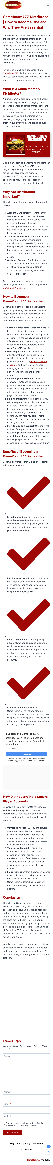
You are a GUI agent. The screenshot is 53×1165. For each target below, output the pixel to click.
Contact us (26, 1149)
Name (8, 1092)
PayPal (33, 361)
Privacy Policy (23, 1143)
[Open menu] (47, 5)
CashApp (42, 361)
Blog (11, 1143)
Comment (9, 1056)
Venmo (13, 365)
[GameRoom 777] (13, 5)
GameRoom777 (10, 73)
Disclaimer (38, 1143)
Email (7, 1104)
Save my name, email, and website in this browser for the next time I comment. (24, 1124)
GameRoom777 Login (13, 288)
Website (8, 1116)
